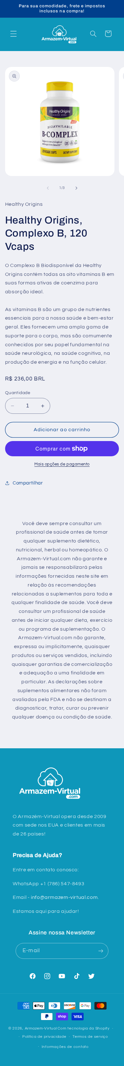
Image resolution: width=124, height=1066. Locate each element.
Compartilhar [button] (28, 483)
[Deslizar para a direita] (76, 188)
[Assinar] (100, 951)
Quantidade (17, 393)
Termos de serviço (90, 1036)
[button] (13, 33)
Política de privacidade (44, 1036)
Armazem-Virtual (41, 1028)
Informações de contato (65, 1047)
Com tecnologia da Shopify (83, 1028)
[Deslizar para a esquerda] (48, 188)
